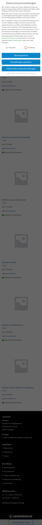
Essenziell (12, 47)
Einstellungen (17, 40)
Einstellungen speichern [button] (21, 62)
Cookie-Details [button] (11, 73)
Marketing (31, 47)
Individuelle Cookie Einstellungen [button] (21, 68)
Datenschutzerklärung (9, 38)
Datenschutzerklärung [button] (22, 73)
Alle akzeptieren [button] (21, 55)
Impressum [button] (32, 73)
